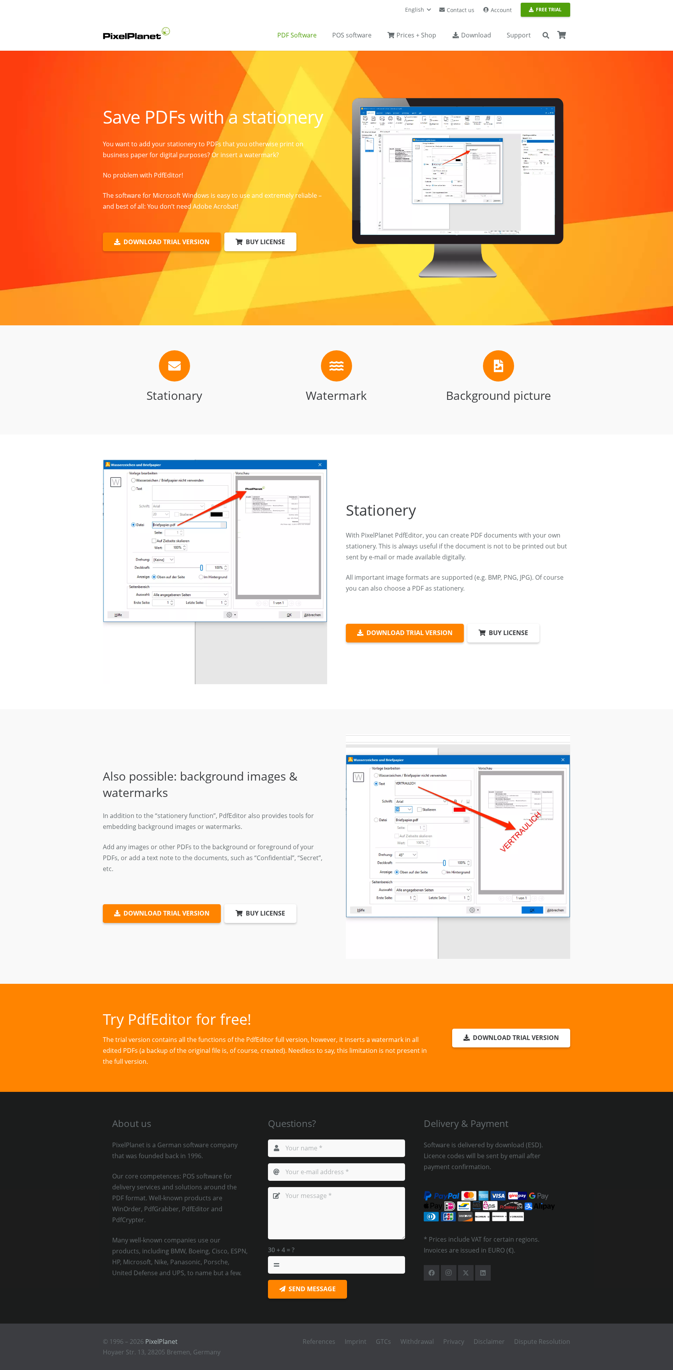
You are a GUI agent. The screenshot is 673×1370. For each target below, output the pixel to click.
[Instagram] (448, 1273)
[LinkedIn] (483, 1273)
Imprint (355, 1341)
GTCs (383, 1341)
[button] (418, 9)
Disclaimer (489, 1341)
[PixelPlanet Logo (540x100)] (136, 33)
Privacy (453, 1341)
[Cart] (561, 35)
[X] (466, 1273)
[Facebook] (431, 1273)
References (319, 1341)
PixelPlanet (161, 1341)
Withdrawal (417, 1341)
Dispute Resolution (542, 1341)
